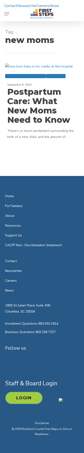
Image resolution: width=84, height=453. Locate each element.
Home (9, 196)
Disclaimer (42, 423)
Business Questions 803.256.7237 (30, 332)
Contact (11, 261)
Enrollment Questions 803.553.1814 (31, 323)
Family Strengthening (25, 76)
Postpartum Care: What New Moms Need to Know (38, 106)
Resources (56, 76)
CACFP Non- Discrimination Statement (33, 245)
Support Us (13, 235)
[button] (6, 13)
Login (24, 397)
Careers (11, 280)
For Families (14, 206)
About (9, 216)
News (9, 290)
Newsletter (13, 271)
